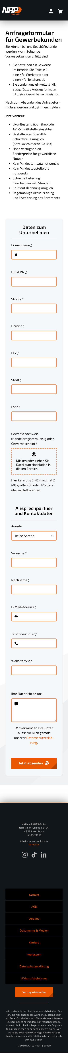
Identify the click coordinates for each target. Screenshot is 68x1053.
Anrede (16, 526)
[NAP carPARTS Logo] (12, 9)
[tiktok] (34, 855)
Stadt (16, 380)
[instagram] (25, 855)
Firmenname (21, 245)
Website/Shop (21, 661)
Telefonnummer (24, 634)
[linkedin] (43, 855)
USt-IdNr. (19, 272)
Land (15, 407)
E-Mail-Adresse (23, 607)
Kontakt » (33, 844)
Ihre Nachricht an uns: (27, 694)
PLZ (15, 353)
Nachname (20, 580)
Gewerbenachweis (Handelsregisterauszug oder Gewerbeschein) (32, 439)
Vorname (19, 553)
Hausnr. (17, 326)
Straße (17, 299)
